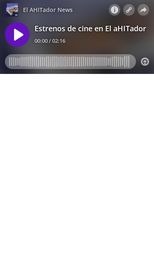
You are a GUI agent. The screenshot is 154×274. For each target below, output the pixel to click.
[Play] (17, 34)
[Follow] (129, 10)
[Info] (114, 10)
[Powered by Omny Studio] (145, 62)
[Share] (143, 10)
